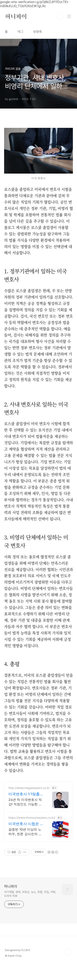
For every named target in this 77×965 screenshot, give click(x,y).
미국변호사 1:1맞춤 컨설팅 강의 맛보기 (24, 794)
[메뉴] (69, 16)
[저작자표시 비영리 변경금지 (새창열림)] (52, 852)
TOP (69, 952)
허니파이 (16, 16)
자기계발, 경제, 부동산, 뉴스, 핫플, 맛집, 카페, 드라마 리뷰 (30, 893)
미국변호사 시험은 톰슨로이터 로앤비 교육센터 (26, 824)
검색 (60, 16)
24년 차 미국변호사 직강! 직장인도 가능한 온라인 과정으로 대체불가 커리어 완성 (25, 802)
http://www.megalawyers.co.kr (29, 788)
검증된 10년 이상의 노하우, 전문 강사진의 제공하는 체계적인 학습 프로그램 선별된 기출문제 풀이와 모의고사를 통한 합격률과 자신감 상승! (25, 831)
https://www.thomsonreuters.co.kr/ (31, 817)
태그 (20, 32)
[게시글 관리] (24, 852)
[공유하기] (19, 852)
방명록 (37, 32)
